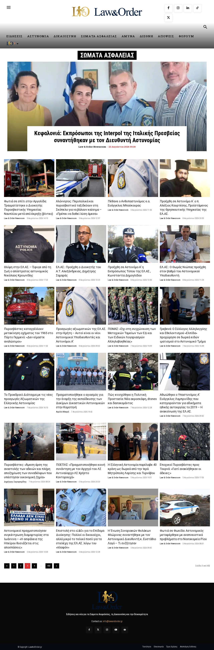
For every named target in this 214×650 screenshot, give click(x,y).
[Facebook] (169, 8)
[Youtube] (116, 630)
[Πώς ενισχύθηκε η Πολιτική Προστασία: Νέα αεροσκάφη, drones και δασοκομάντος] (133, 371)
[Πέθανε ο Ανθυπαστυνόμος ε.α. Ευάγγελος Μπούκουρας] (133, 178)
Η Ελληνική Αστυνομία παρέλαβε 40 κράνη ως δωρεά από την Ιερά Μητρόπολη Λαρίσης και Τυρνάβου (132, 469)
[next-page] (56, 566)
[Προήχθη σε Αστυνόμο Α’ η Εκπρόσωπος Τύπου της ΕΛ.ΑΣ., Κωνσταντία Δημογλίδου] (133, 244)
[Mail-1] (125, 630)
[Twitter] (98, 630)
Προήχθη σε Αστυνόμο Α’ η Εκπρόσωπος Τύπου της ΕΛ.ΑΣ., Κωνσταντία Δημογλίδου (129, 271)
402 (48, 566)
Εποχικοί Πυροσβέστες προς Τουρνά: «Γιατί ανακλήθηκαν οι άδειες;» (180, 469)
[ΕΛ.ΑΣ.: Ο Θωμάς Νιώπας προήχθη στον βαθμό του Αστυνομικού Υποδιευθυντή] (185, 244)
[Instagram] (178, 8)
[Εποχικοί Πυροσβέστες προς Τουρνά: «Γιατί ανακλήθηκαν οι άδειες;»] (185, 441)
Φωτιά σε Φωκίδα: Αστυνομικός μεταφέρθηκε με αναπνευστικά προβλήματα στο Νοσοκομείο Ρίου (183, 535)
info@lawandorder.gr (113, 621)
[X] (169, 18)
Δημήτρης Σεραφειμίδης (15, 481)
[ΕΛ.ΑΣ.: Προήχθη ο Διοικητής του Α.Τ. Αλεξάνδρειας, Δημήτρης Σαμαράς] (81, 244)
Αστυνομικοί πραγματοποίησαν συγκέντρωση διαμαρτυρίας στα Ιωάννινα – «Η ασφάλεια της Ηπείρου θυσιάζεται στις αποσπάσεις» (26, 539)
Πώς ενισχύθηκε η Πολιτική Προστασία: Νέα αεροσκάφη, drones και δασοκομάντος (132, 399)
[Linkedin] (188, 8)
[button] (205, 27)
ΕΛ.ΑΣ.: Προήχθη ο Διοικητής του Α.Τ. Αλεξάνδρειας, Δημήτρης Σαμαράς (78, 271)
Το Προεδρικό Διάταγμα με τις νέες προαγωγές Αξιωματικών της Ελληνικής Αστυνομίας (28, 399)
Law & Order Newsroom (14, 218)
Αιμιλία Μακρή (62, 411)
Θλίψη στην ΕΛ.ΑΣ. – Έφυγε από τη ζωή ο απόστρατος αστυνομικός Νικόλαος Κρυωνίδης (27, 271)
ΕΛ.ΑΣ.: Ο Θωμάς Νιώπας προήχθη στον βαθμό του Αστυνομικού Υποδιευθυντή (183, 271)
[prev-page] (7, 566)
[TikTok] (197, 8)
